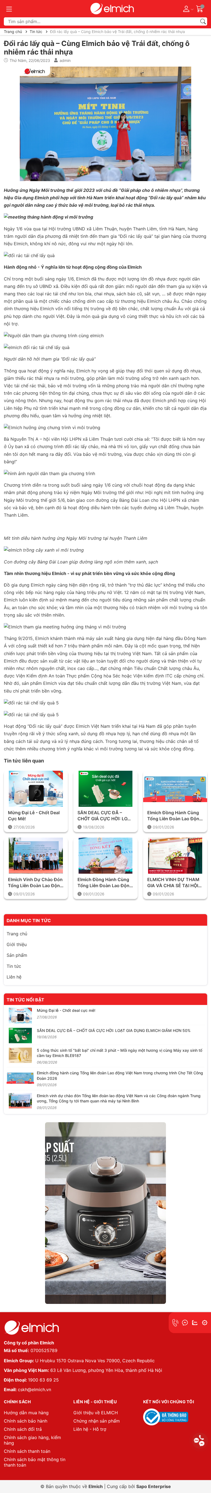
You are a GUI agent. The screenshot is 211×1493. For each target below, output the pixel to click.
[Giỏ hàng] (199, 8)
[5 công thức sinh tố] (20, 1055)
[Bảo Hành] (205, 1323)
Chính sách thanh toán (27, 1451)
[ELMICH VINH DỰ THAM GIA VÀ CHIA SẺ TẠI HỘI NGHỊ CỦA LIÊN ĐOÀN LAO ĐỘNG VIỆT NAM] (175, 856)
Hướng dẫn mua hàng (26, 1412)
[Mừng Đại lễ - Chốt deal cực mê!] (36, 789)
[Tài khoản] (187, 8)
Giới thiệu (17, 944)
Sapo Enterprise (153, 1486)
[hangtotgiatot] (112, 9)
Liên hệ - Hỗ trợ (89, 1429)
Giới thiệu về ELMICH (95, 1412)
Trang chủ (17, 933)
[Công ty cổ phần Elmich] (31, 1327)
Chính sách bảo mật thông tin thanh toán (34, 1462)
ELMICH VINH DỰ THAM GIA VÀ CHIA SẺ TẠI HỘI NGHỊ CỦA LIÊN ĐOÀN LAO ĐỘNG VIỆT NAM (173, 883)
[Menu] (9, 8)
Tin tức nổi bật (25, 999)
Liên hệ (14, 977)
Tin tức (14, 966)
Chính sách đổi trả (23, 1429)
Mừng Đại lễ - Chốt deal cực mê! (34, 815)
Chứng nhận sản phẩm (96, 1421)
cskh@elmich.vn (34, 1389)
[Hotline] (175, 1323)
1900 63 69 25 (43, 1380)
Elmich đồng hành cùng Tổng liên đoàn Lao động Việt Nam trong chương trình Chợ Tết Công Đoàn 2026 (174, 816)
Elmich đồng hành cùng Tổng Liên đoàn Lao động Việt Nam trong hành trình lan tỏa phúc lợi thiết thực (104, 883)
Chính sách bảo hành (25, 1421)
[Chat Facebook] (185, 1323)
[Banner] (105, 1213)
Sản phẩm (17, 955)
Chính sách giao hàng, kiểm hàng (32, 1440)
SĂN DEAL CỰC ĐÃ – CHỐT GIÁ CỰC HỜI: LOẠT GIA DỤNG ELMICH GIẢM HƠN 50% (105, 816)
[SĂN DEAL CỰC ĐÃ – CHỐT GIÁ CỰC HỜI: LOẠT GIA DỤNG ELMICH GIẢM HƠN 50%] (105, 789)
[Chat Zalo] (195, 1323)
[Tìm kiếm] (203, 21)
